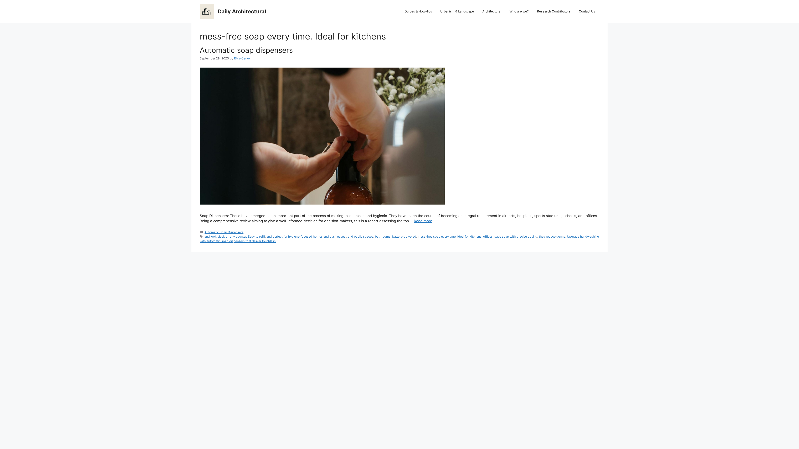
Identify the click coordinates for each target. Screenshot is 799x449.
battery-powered (404, 236)
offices (488, 236)
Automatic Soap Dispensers (224, 232)
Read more (423, 221)
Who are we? (519, 11)
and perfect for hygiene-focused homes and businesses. (306, 236)
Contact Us (587, 11)
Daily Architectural (242, 11)
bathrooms (383, 236)
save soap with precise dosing (515, 236)
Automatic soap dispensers (246, 50)
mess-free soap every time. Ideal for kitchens (449, 236)
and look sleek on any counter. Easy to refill (235, 236)
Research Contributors (554, 11)
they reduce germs (552, 236)
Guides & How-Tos (418, 11)
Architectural (491, 11)
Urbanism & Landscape (457, 11)
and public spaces (360, 236)
